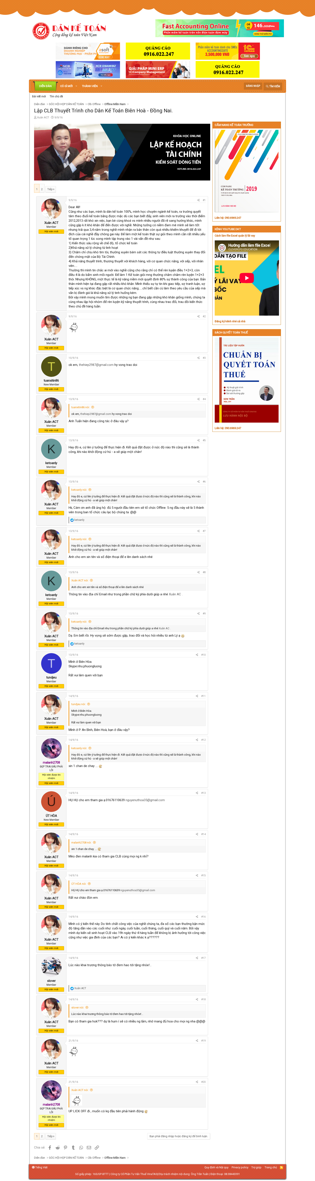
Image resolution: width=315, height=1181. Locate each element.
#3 (204, 357)
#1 (204, 200)
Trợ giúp (256, 1167)
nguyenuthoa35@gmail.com (145, 800)
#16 (203, 916)
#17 (203, 957)
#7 (204, 531)
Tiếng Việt (41, 1167)
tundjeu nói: (78, 704)
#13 (203, 792)
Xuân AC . (176, 594)
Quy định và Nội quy (216, 1167)
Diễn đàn (45, 86)
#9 (204, 613)
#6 (204, 481)
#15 (203, 875)
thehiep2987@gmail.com (96, 365)
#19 (203, 1040)
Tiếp (50, 189)
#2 (204, 316)
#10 (203, 654)
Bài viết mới (39, 96)
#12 (203, 739)
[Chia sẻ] (198, 200)
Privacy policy (240, 1167)
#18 (203, 999)
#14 (203, 834)
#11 (203, 696)
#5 (204, 440)
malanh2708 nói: (81, 842)
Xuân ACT (43, 117)
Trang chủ (271, 1167)
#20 (203, 1081)
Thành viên (90, 86)
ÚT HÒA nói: (78, 883)
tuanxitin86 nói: (80, 407)
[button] (76, 86)
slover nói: (77, 1007)
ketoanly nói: (79, 489)
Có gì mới (66, 86)
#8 (204, 572)
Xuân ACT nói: (79, 580)
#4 (204, 399)
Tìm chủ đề (56, 96)
